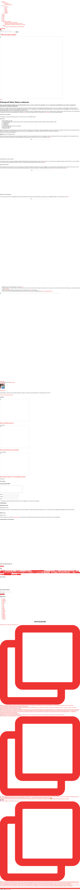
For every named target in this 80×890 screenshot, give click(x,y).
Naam (1, 494)
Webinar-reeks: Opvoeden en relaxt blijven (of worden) (15, 24)
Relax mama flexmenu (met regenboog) (9, 449)
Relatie (6, 12)
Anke (3, 606)
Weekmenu (2, 381)
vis (0, 574)
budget (10, 571)
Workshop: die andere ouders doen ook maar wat (14, 23)
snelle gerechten (47, 572)
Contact (3, 25)
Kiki (3, 604)
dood (14, 571)
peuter (59, 571)
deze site (47, 112)
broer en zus (7, 571)
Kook (3, 16)
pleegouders (72, 571)
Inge (3, 602)
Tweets (58, 572)
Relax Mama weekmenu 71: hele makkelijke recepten (12, 476)
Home (3, 1)
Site (0, 498)
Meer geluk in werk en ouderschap (11, 22)
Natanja (3, 610)
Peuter (6, 8)
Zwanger (6, 6)
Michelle (4, 614)
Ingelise (3, 611)
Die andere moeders (8, 4)
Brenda (3, 615)
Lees (3, 5)
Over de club (4, 2)
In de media (7, 3)
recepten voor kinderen (8, 572)
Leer (3, 19)
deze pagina (6, 288)
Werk (3, 18)
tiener (55, 572)
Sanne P (3, 603)
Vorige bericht (3, 394)
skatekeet (43, 572)
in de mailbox (23, 571)
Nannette (4, 618)
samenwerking (26, 572)
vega (74, 572)
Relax (3, 20)
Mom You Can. (17, 517)
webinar (2, 574)
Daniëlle (3, 601)
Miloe (48, 571)
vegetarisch (77, 572)
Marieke (3, 616)
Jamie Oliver (27, 571)
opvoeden (56, 571)
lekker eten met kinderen (37, 571)
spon (50, 572)
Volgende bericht (9, 394)
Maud (3, 608)
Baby (6, 7)
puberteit (77, 571)
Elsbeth (3, 598)
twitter (60, 572)
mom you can (52, 571)
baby (2, 571)
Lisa (3, 605)
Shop (3, 17)
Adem (3, 15)
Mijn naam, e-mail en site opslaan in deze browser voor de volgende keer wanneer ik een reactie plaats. (20, 500)
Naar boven (8, 889)
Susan (3, 613)
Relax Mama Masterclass (18, 572)
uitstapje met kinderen (65, 572)
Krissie (3, 612)
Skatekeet (6, 11)
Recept (2, 572)
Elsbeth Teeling (12, 382)
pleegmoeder (67, 571)
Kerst (30, 571)
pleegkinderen (62, 571)
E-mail (1, 496)
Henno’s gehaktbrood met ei (7, 423)
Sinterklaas (40, 572)
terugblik (53, 572)
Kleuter (6, 9)
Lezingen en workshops (6, 21)
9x (0, 571)
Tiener (6, 10)
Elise (3, 607)
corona (13, 571)
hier (24, 112)
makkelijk (46, 571)
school (31, 572)
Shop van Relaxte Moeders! (47, 291)
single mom (34, 572)
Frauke (3, 617)
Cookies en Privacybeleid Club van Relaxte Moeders (14, 26)
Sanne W (4, 599)
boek (4, 571)
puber (75, 571)
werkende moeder (14, 574)
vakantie (71, 572)
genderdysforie (18, 571)
